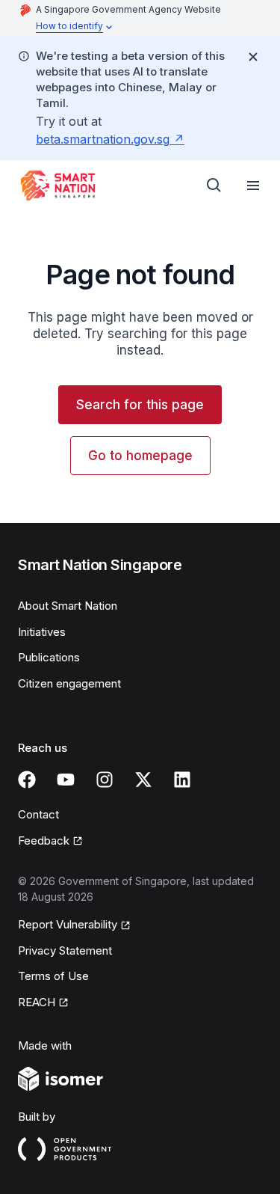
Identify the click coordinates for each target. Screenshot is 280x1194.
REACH (36, 1002)
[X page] (143, 780)
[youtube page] (66, 780)
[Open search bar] (214, 185)
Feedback (43, 840)
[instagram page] (104, 780)
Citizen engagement (69, 683)
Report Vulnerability (67, 924)
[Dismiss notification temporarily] (253, 57)
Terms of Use (53, 976)
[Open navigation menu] (253, 185)
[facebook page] (27, 780)
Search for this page (140, 404)
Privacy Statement (65, 950)
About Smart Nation (67, 605)
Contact (38, 814)
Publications (49, 657)
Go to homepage (140, 455)
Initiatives (42, 632)
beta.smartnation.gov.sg (102, 139)
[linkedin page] (182, 780)
